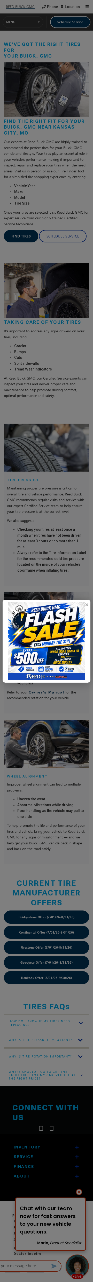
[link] (86, 605)
